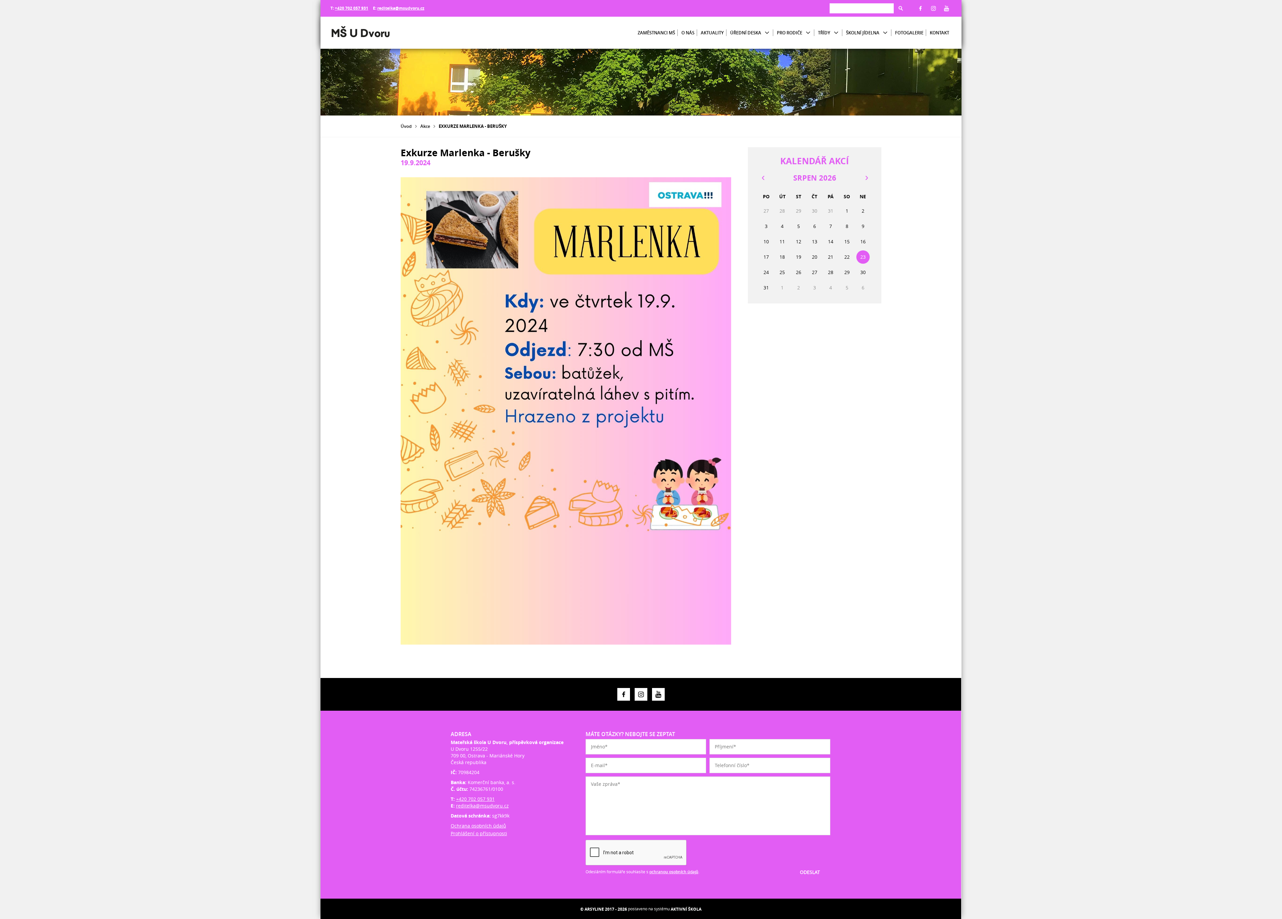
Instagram (933, 8)
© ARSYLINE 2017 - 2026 (603, 909)
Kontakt (939, 33)
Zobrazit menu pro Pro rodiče (808, 32)
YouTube (946, 8)
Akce (425, 126)
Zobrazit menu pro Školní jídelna (885, 32)
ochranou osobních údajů (673, 872)
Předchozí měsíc (763, 178)
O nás (687, 33)
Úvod (406, 126)
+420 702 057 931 (351, 8)
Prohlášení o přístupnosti (479, 833)
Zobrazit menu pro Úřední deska (767, 32)
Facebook (920, 8)
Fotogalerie (909, 33)
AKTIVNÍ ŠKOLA (686, 909)
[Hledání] (862, 8)
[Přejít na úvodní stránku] (371, 33)
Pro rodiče (789, 33)
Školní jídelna (862, 33)
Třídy (824, 33)
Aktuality (712, 33)
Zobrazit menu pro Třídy (836, 32)
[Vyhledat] (901, 8)
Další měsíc (866, 178)
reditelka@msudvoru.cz (400, 8)
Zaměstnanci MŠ (656, 33)
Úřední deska (745, 33)
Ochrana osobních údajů (478, 826)
